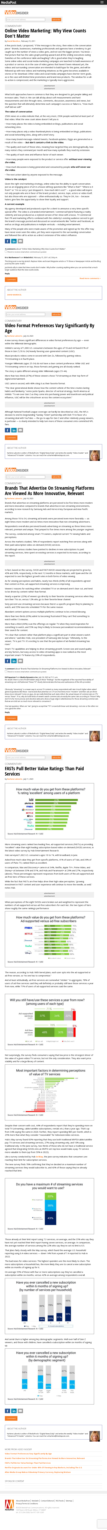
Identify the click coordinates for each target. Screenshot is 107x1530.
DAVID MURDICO (14, 295)
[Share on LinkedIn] (14, 241)
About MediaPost (23, 1501)
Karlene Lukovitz (14, 336)
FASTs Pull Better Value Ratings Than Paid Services (28, 1463)
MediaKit (35, 1501)
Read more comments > (90, 278)
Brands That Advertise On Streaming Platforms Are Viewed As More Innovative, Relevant (45, 1458)
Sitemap (69, 1501)
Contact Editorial (47, 1501)
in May (39, 1156)
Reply (7, 273)
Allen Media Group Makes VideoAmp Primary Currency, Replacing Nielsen (38, 1472)
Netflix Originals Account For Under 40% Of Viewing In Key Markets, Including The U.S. (43, 1467)
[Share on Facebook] (7, 241)
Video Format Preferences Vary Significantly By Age (28, 1454)
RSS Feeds (60, 1501)
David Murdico (13, 41)
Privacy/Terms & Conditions (27, 1503)
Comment (11, 279)
